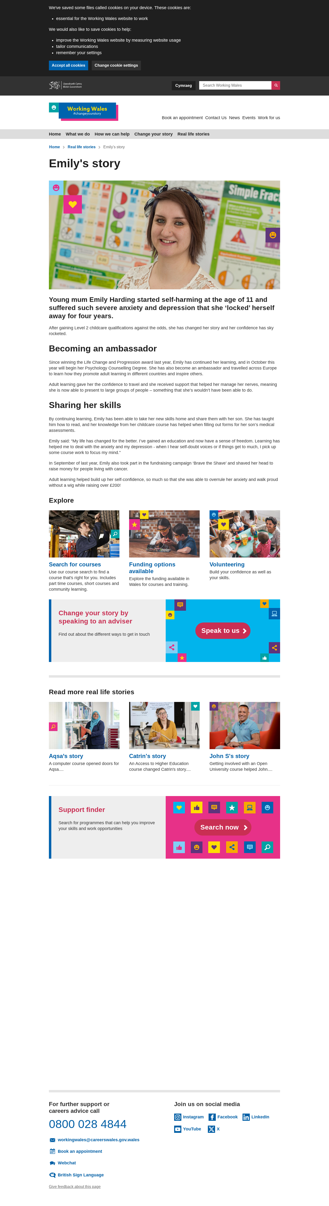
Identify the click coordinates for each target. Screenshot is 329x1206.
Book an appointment (182, 117)
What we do (78, 134)
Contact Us (216, 117)
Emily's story (114, 147)
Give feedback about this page (75, 1186)
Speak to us (220, 630)
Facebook (227, 1116)
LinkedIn (261, 1116)
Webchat (67, 1162)
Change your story (153, 134)
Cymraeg (183, 86)
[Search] (275, 85)
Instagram (193, 1116)
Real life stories (194, 134)
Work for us (269, 117)
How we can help (112, 134)
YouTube (193, 1128)
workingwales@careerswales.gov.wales (104, 1139)
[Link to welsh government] (65, 86)
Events (249, 117)
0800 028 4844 (88, 1124)
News (234, 117)
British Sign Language (81, 1174)
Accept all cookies (68, 65)
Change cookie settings (116, 65)
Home (55, 134)
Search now (220, 827)
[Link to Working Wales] (83, 112)
